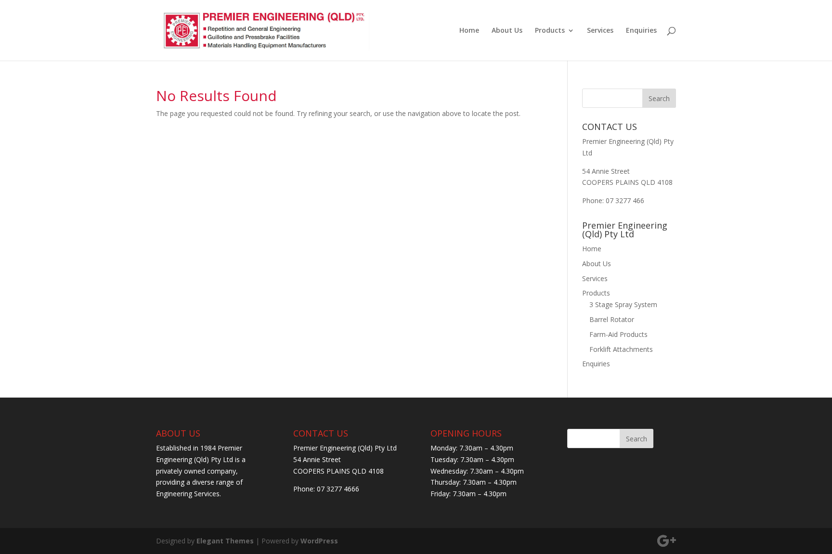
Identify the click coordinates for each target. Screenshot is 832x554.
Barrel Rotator (611, 319)
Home (469, 31)
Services (600, 31)
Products (550, 31)
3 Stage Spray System (623, 304)
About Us (507, 31)
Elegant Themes (225, 540)
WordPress (319, 540)
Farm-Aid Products (618, 334)
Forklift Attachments (621, 349)
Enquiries (641, 31)
